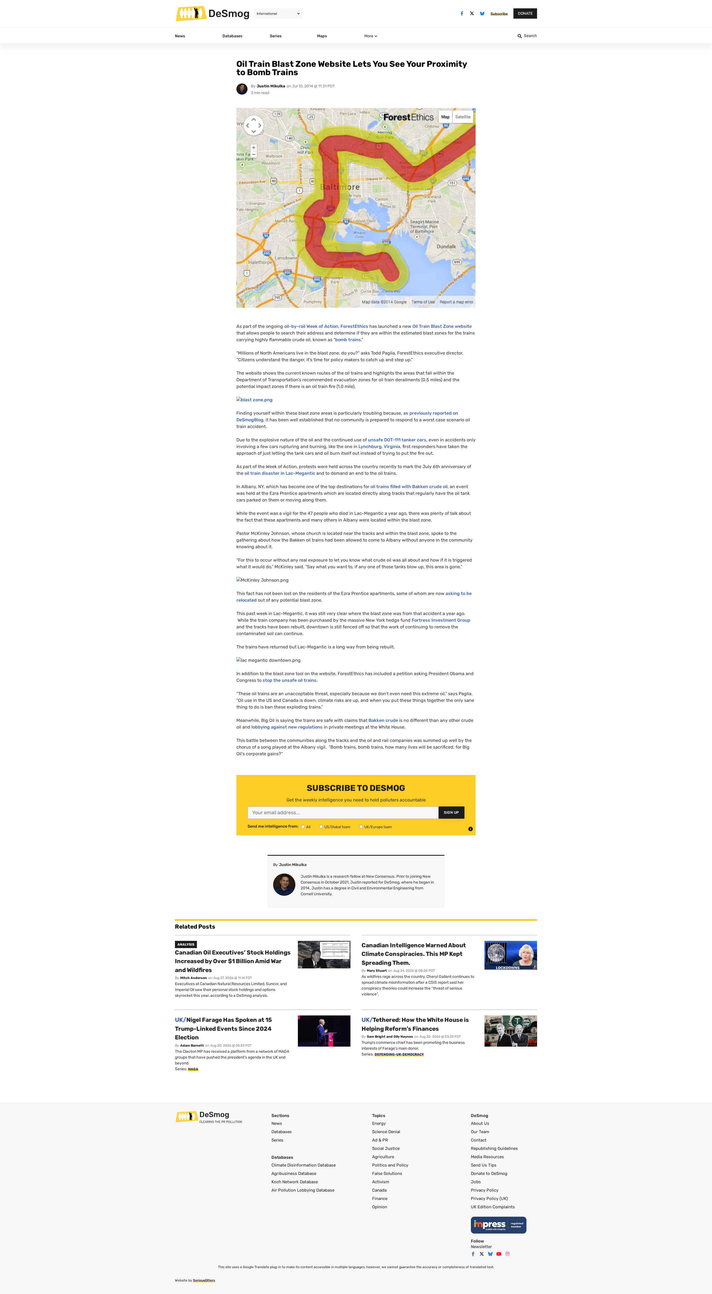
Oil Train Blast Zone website (442, 326)
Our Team (480, 1131)
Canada (379, 1190)
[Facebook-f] (462, 13)
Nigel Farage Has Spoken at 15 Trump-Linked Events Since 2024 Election (223, 1028)
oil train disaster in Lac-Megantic (279, 473)
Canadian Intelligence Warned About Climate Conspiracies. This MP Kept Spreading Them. (414, 954)
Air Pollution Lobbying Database (302, 1190)
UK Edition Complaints (493, 1206)
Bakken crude (384, 720)
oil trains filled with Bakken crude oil (409, 486)
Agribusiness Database (293, 1173)
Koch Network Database (294, 1181)
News (276, 1123)
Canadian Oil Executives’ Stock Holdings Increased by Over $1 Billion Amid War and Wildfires (233, 961)
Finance (379, 1198)
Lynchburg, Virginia (379, 446)
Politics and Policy (390, 1165)
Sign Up (451, 812)
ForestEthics (354, 326)
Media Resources (487, 1156)
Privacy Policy (484, 1190)
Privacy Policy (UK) (489, 1198)
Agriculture (383, 1156)
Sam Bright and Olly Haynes (390, 1037)
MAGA (193, 1069)
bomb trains (348, 339)
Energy (379, 1123)
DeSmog (229, 13)
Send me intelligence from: (273, 826)
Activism (380, 1181)
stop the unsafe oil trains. (290, 680)
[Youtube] (499, 1254)
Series (277, 1140)
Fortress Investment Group (441, 620)
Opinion (379, 1206)
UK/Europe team (378, 827)
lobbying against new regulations (287, 727)
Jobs (476, 1181)
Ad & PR (380, 1140)
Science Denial (386, 1131)
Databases (281, 1131)
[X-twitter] (472, 13)
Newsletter (481, 1246)
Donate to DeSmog (489, 1173)
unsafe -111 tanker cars (397, 439)
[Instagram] (507, 1254)
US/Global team (337, 827)
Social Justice (386, 1148)
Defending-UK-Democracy (399, 1054)
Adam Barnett (192, 1045)
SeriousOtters (204, 1280)
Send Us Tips (483, 1165)
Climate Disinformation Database (303, 1165)
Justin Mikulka (271, 86)
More (368, 36)
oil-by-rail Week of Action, (311, 326)
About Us (480, 1123)
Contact (478, 1140)
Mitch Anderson (193, 978)
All (308, 827)
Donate (525, 13)
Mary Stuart (377, 971)
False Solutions (387, 1173)
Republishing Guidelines (494, 1148)
